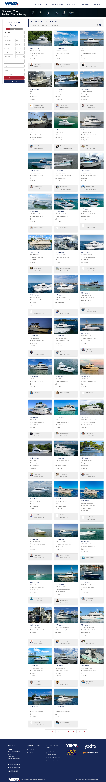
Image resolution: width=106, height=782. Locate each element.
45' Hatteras (34, 89)
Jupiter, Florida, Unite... (63, 463)
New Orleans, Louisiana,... (38, 544)
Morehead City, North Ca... (38, 175)
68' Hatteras (34, 707)
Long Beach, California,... (63, 589)
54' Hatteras (60, 89)
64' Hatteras (85, 130)
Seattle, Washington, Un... (90, 175)
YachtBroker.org (94, 779)
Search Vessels (15, 78)
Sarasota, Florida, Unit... (63, 422)
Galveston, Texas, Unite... (89, 670)
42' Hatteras (34, 625)
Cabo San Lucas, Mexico (89, 338)
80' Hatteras (85, 252)
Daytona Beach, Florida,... (89, 53)
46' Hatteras (34, 48)
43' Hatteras (60, 252)
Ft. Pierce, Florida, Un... (63, 257)
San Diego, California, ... (63, 670)
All (8, 29)
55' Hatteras (34, 211)
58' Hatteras (85, 376)
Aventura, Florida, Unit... (37, 670)
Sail (20, 29)
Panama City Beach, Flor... (89, 546)
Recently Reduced (52, 761)
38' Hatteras (85, 171)
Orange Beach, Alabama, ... (64, 134)
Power (14, 29)
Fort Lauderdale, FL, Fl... (37, 257)
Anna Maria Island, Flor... (37, 587)
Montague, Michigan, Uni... (64, 711)
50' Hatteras (85, 48)
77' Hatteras (60, 499)
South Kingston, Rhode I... (38, 134)
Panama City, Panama (88, 587)
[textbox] (14, 61)
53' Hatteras (85, 293)
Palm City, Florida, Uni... (37, 463)
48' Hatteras (60, 707)
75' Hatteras (60, 130)
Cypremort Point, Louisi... (37, 94)
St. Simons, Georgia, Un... (37, 422)
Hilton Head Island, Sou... (37, 340)
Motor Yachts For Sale (54, 757)
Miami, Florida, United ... (63, 94)
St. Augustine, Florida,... (63, 53)
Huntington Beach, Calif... (63, 300)
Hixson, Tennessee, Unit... (90, 381)
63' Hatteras (34, 458)
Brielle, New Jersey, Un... (37, 216)
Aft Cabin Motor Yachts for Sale (52, 753)
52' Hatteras (60, 171)
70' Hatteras (34, 252)
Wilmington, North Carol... (89, 134)
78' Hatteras (85, 417)
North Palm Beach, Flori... (37, 53)
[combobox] (14, 32)
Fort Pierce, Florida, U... (89, 298)
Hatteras (31, 749)
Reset (15, 82)
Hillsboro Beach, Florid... (89, 630)
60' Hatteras (60, 48)
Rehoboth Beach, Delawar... (64, 175)
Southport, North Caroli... (89, 94)
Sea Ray (31, 752)
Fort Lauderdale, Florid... (63, 216)
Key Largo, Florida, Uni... (63, 503)
